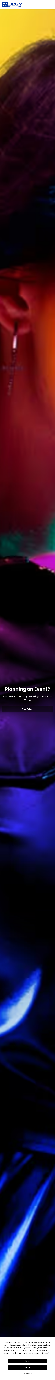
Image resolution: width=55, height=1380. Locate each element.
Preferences (27, 1374)
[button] (50, 5)
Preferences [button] (44, 1353)
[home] (12, 5)
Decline (27, 1367)
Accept (27, 1361)
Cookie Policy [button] (36, 1350)
